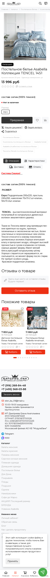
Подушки (6, 486)
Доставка (18, 167)
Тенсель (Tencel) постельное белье (18, 151)
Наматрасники (8, 493)
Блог (3, 526)
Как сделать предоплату (13, 529)
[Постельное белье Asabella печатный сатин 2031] (37, 318)
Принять (13, 561)
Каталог (14, 9)
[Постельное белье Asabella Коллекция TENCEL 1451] (25, 36)
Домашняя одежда (11, 466)
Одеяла (5, 489)
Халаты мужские (9, 451)
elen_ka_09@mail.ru (14, 401)
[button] (15, 357)
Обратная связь (9, 522)
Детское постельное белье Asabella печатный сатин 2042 (12, 339)
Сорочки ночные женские (14, 459)
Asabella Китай (40, 142)
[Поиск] (40, 3)
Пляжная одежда (10, 462)
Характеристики (36, 161)
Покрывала (6, 478)
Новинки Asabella (10, 509)
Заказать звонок (11, 394)
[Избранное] (37, 120)
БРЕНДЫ (6, 505)
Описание (14, 161)
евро (5, 112)
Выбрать (13, 352)
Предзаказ (17, 120)
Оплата (37, 167)
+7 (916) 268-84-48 (13, 385)
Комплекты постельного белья (17, 142)
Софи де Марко (9, 497)
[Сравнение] (45, 120)
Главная (4, 9)
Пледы (4, 482)
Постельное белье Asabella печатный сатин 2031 (35, 339)
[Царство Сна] (14, 3)
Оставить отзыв (25, 290)
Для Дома (6, 474)
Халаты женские (9, 447)
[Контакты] (46, 3)
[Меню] (3, 3)
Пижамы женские (10, 455)
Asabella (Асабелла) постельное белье (20, 146)
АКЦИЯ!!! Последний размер (15, 501)
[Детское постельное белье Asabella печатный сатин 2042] (12, 318)
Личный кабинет (9, 518)
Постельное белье (29, 9)
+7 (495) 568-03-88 (13, 389)
